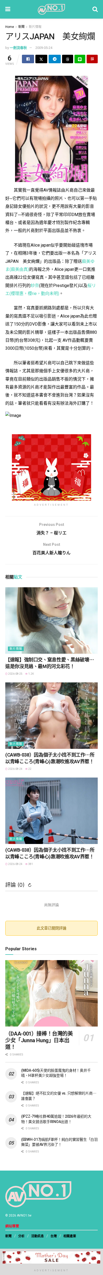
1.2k (31, 673)
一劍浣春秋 (18, 48)
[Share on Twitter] (41, 59)
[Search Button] (95, 9)
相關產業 (69, 1236)
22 (29, 768)
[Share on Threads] (67, 59)
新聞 (21, 27)
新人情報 (16, 744)
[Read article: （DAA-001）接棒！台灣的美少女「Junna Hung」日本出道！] (51, 993)
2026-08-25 (15, 673)
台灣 (53, 1236)
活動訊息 (37, 1236)
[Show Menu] (7, 9)
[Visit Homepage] (51, 9)
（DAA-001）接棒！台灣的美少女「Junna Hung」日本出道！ (39, 1040)
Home (9, 27)
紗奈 (35, 285)
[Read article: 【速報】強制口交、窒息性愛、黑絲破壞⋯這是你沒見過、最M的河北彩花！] (51, 620)
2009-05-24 (43, 48)
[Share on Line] (80, 59)
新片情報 (35, 27)
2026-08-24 (15, 768)
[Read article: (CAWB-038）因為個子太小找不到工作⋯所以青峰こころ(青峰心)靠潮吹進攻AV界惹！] (51, 715)
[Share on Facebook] (28, 59)
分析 (21, 1236)
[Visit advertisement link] (51, 467)
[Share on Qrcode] (92, 59)
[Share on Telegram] (55, 59)
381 (30, 864)
